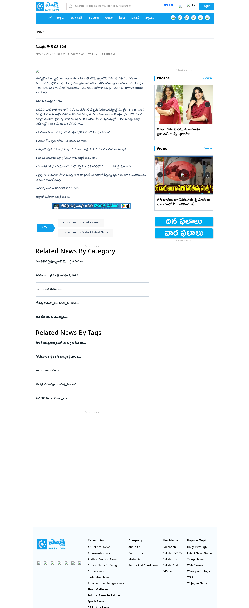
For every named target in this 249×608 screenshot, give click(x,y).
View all (208, 78)
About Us (134, 547)
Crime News (96, 572)
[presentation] (160, 104)
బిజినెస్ (135, 18)
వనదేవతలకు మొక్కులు (89, 317)
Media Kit (134, 559)
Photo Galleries (98, 590)
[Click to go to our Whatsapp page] (180, 17)
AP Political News (99, 547)
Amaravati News (99, 553)
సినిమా (109, 18)
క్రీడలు (122, 18)
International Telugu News (106, 584)
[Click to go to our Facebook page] (173, 17)
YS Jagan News (197, 584)
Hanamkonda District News (81, 223)
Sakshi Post (170, 566)
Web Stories (195, 566)
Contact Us (135, 553)
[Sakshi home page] (51, 544)
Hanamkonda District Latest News (85, 233)
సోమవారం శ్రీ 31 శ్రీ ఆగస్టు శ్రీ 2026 (90, 276)
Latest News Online (200, 553)
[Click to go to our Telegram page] (73, 562)
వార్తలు (61, 18)
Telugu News (195, 559)
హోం (50, 18)
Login (206, 6)
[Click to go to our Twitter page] (186, 17)
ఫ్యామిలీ (149, 18)
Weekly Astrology (198, 572)
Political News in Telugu (104, 596)
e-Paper (168, 572)
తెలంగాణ (93, 18)
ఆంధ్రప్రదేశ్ (76, 18)
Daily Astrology (197, 547)
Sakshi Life (170, 559)
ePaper (168, 5)
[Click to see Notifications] (180, 6)
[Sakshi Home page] (47, 6)
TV (193, 5)
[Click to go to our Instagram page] (193, 17)
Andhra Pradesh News (102, 559)
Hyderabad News (99, 578)
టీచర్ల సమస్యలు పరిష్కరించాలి (90, 303)
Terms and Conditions (143, 566)
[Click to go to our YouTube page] (200, 17)
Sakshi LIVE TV (172, 553)
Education (169, 547)
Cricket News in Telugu (103, 566)
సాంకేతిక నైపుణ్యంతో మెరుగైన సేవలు (92, 262)
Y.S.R (190, 578)
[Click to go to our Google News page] (207, 17)
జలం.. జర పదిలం (90, 289)
